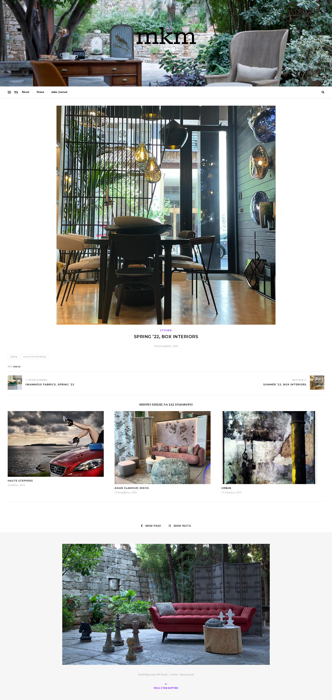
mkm (166, 36)
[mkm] (166, 604)
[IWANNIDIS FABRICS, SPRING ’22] (15, 382)
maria (16, 366)
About (25, 92)
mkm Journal (59, 92)
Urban (226, 488)
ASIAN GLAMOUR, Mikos (132, 488)
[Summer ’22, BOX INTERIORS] (317, 382)
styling (166, 330)
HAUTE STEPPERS (20, 480)
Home (40, 92)
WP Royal (161, 674)
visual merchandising (34, 356)
